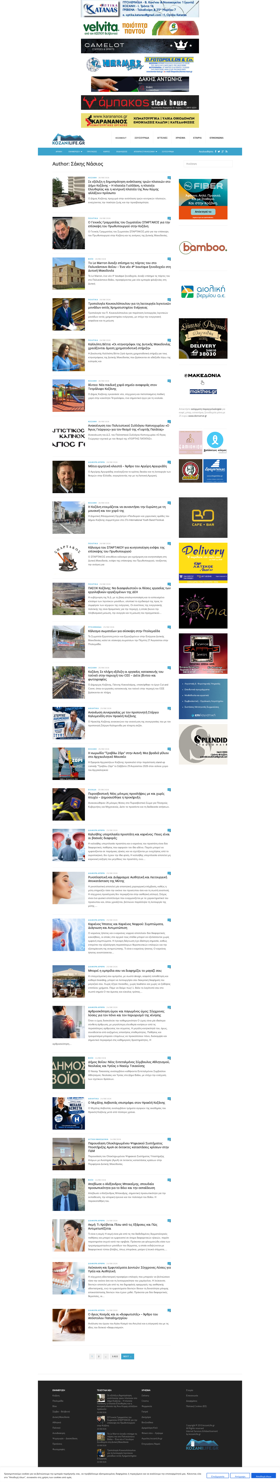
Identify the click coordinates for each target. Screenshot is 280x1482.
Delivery (145, 1395)
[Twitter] (218, 151)
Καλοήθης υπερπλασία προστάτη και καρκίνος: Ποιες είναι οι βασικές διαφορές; (129, 836)
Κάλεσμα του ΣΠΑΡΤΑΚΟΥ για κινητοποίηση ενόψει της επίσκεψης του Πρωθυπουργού (126, 549)
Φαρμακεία (147, 1406)
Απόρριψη (240, 1476)
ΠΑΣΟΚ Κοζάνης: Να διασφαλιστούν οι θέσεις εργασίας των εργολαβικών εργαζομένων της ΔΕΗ (129, 590)
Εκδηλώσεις (121, 151)
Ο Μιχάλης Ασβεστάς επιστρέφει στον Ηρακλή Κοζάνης (126, 1102)
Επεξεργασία (217, 1476)
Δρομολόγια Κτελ (150, 1427)
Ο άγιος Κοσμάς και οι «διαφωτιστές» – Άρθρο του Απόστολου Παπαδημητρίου (123, 1316)
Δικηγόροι (146, 1417)
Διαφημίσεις (191, 1400)
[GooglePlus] (222, 151)
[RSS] (226, 151)
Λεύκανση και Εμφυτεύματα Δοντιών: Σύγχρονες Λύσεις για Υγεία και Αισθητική (129, 1269)
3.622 (115, 1356)
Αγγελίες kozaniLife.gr (152, 1438)
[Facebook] (215, 151)
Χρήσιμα (180, 137)
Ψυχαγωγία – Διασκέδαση (64, 1438)
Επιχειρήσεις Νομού (151, 1443)
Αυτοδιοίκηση (58, 1433)
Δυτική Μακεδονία (98, 1139)
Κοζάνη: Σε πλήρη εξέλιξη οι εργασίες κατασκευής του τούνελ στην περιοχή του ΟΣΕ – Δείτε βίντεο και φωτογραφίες (125, 675)
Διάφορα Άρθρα (96, 462)
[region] (140, 1474)
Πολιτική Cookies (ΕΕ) (196, 1406)
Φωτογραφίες (58, 1449)
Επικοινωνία (216, 137)
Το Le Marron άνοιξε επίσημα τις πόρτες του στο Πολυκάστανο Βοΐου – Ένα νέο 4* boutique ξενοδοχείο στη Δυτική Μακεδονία (129, 266)
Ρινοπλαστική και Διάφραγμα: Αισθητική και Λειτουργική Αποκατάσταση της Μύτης (127, 879)
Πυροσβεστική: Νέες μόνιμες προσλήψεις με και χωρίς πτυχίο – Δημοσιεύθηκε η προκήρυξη (126, 795)
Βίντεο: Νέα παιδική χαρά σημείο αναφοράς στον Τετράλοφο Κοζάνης (122, 386)
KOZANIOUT (121, 137)
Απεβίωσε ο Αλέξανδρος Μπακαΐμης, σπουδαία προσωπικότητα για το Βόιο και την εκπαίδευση (121, 1186)
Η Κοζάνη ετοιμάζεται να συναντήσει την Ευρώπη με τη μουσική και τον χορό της (127, 508)
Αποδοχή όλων (263, 1476)
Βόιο (90, 259)
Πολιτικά (93, 218)
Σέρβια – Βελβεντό (61, 1411)
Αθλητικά (93, 708)
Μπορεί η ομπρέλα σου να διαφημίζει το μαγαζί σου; (125, 971)
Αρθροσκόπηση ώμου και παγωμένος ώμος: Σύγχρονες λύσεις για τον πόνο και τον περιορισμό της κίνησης (126, 1013)
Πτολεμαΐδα (95, 627)
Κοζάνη (92, 177)
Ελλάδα (92, 789)
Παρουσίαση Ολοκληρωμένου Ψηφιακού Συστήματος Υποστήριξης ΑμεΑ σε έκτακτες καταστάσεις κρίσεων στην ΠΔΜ (128, 1147)
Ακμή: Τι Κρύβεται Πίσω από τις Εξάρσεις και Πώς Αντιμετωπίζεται (122, 1226)
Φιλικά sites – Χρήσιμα (152, 1433)
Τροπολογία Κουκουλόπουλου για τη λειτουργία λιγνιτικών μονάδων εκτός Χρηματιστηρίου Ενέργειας (129, 305)
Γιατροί (145, 1411)
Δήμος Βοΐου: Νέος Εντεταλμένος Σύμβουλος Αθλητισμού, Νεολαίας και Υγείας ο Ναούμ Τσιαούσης (129, 1064)
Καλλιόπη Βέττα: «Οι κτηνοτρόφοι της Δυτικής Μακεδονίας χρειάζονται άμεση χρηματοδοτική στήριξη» (129, 346)
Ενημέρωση (74, 151)
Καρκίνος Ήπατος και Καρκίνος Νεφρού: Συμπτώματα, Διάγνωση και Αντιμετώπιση (126, 926)
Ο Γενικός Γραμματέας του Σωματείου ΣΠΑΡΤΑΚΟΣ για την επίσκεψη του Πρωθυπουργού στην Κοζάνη (129, 224)
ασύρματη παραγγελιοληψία (206, 409)
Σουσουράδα (142, 137)
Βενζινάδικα (147, 1422)
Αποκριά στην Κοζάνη (144, 151)
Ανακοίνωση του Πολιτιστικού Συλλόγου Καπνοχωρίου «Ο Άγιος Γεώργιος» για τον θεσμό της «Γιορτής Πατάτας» (128, 427)
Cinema (145, 1400)
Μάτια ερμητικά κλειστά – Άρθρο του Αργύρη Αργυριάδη (127, 466)
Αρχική (59, 151)
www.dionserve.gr (197, 416)
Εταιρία (197, 137)
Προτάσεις (92, 151)
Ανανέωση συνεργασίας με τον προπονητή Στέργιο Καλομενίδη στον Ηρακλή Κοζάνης (123, 714)
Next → (127, 1356)
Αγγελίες (162, 137)
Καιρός (106, 151)
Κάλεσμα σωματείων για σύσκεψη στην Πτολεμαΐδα (124, 631)
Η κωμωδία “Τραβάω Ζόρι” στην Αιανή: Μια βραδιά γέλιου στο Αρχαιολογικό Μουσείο (128, 755)
